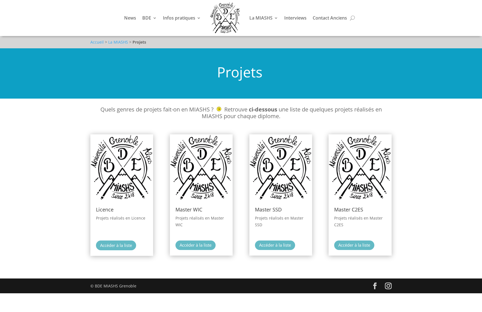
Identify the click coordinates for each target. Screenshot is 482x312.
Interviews (295, 18)
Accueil (97, 42)
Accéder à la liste (116, 245)
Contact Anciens (330, 18)
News (130, 18)
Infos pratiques (179, 18)
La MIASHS (261, 18)
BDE (146, 18)
